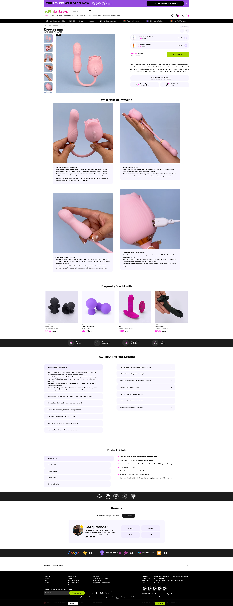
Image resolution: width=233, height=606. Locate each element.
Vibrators (67, 15)
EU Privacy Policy (74, 583)
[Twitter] (159, 588)
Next (48, 92)
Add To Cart (178, 54)
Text (130, 535)
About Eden (72, 576)
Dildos (94, 15)
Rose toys (62, 25)
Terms (70, 578)
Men (73, 15)
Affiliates (96, 576)
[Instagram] (144, 588)
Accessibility (97, 580)
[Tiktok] (154, 588)
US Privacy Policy (74, 580)
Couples (87, 15)
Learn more (115, 598)
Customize (73, 603)
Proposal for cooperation (101, 583)
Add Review (129, 516)
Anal (100, 15)
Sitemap (71, 585)
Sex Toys (59, 15)
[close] (186, 3)
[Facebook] (149, 588)
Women (80, 15)
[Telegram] (164, 588)
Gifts (52, 15)
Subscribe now (77, 593)
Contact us (47, 583)
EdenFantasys (48, 25)
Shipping (47, 576)
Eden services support (100, 578)
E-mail (130, 528)
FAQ (150, 535)
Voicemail (151, 528)
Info (118, 15)
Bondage (106, 15)
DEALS (47, 15)
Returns (46, 578)
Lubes (113, 15)
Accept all (160, 603)
